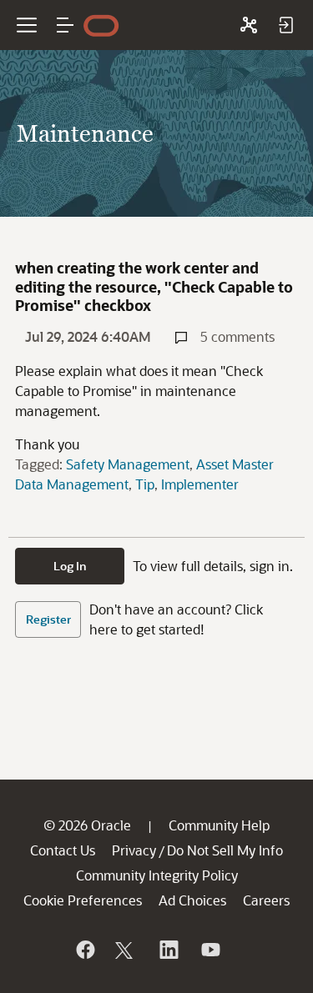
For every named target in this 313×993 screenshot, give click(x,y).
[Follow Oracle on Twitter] (126, 950)
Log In (70, 566)
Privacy (134, 850)
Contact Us (62, 850)
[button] (65, 25)
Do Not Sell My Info (225, 850)
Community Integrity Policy (157, 875)
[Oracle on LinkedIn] (168, 950)
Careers (266, 900)
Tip (144, 484)
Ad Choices (192, 900)
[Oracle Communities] (249, 25)
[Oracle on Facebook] (84, 950)
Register (48, 619)
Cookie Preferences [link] (82, 900)
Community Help (219, 825)
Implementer (200, 484)
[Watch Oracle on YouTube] (209, 950)
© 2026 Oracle (87, 825)
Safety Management (127, 464)
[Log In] (285, 25)
